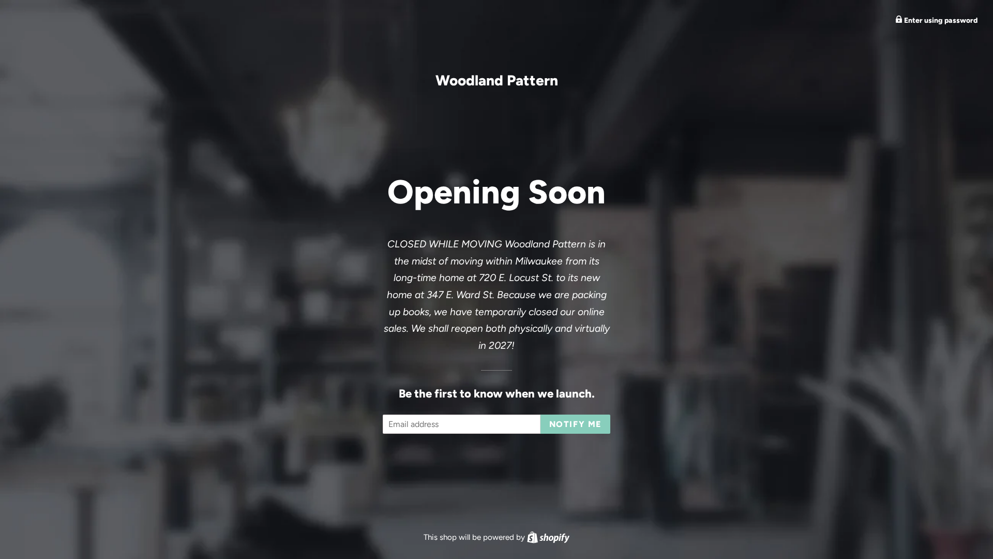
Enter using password (939, 20)
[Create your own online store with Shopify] (548, 537)
